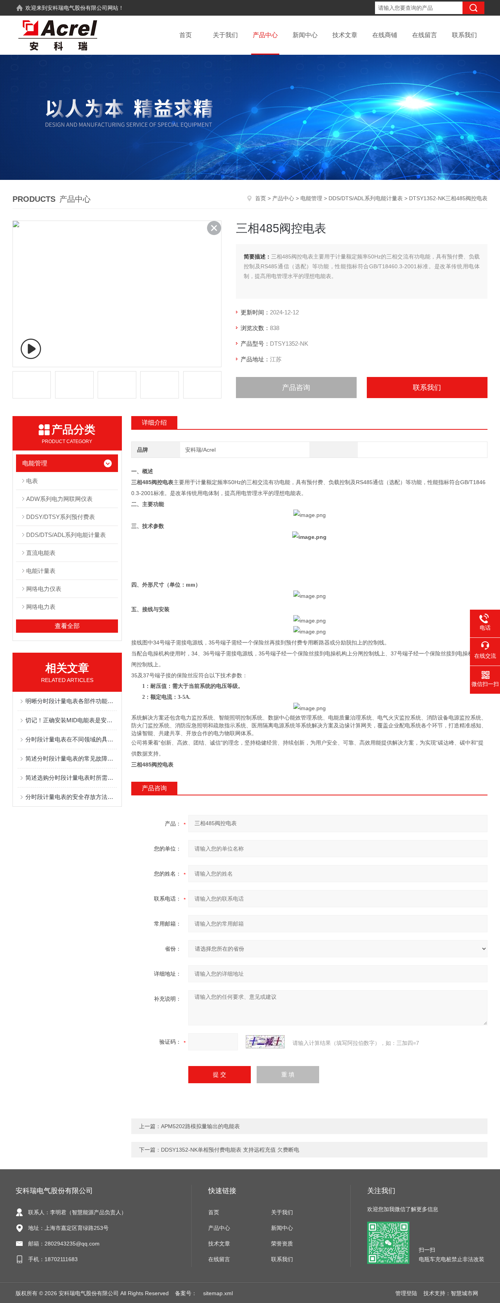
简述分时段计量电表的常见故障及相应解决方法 (71, 758)
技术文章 (344, 35)
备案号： (186, 1293)
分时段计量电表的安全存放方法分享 (71, 796)
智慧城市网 (464, 1293)
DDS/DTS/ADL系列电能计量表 (366, 198)
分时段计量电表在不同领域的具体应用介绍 (71, 739)
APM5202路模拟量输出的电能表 (200, 1126)
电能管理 (311, 198)
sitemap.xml (218, 1293)
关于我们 (225, 35)
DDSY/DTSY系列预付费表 (60, 516)
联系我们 (464, 35)
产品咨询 (296, 387)
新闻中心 (305, 35)
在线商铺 (384, 35)
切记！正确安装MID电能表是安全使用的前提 (71, 720)
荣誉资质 (282, 1243)
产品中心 (265, 35)
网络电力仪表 (43, 588)
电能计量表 (40, 570)
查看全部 (67, 626)
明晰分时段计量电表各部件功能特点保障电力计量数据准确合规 (71, 701)
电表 (32, 480)
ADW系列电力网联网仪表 (59, 498)
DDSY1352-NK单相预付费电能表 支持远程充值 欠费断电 (230, 1150)
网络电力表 (40, 606)
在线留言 (424, 35)
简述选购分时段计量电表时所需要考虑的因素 (71, 777)
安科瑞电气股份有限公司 (77, 8)
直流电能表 (40, 552)
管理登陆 (406, 1293)
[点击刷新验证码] (265, 1041)
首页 (185, 35)
